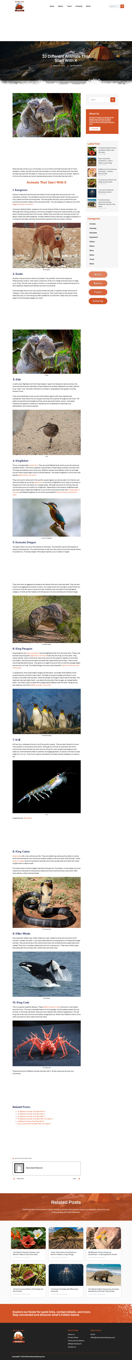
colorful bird (33, 465)
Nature (60, 6)
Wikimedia (28, 818)
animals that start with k (23, 1158)
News (91, 250)
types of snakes (18, 861)
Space (91, 255)
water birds (38, 482)
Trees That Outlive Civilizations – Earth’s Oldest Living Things (105, 161)
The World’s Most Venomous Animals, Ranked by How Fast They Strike (103, 1290)
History (92, 242)
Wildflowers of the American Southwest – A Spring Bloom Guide (107, 171)
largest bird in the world (38, 656)
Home (52, 6)
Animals (92, 224)
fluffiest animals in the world (40, 685)
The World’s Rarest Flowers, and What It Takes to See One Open (107, 150)
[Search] (122, 6)
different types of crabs (51, 1007)
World (88, 6)
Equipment (93, 237)
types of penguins (32, 653)
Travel (69, 6)
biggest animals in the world (23, 204)
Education (93, 233)
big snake (17, 856)
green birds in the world (27, 475)
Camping (78, 6)
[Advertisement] (66, 26)
